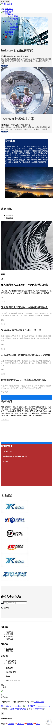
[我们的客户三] (14, 553)
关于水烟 (10, 140)
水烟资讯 (6, 208)
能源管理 (9, 634)
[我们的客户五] (14, 580)
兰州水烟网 (39, 702)
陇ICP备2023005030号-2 (11, 706)
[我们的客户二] (14, 539)
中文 (38, 724)
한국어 (11, 724)
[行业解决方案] (24, 45)
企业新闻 (14, 16)
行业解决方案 (11, 661)
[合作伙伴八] (14, 512)
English (30, 724)
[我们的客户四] (14, 566)
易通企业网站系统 (18, 709)
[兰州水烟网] (6, 4)
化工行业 (9, 639)
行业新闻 (14, 19)
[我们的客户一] (14, 526)
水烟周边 (4, 627)
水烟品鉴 (6, 495)
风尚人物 (14, 29)
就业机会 (14, 27)
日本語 (20, 724)
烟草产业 (4, 644)
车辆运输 (9, 651)
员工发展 (14, 24)
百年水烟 (4, 656)
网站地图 (39, 709)
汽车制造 (9, 632)
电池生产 (9, 636)
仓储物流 (9, 649)
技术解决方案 (11, 663)
